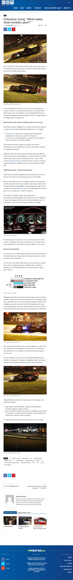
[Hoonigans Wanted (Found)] (25, 520)
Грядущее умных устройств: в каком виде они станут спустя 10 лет (36, 564)
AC (9, 458)
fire (42, 460)
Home (5, 13)
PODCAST (38, 8)
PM (33, 462)
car (31, 458)
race (37, 462)
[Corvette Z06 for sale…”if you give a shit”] (40, 520)
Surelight (40, 346)
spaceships (41, 244)
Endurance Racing (29, 460)
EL (14, 460)
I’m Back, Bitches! (8, 526)
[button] (69, 3)
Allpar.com (20, 188)
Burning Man (25, 458)
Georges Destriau (16, 161)
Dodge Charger (38, 458)
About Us (66, 8)
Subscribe (20, 568)
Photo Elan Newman (26, 462)
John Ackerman (9, 25)
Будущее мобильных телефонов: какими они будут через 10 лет (36, 558)
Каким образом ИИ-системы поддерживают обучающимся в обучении (36, 570)
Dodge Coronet (8, 460)
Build (16, 8)
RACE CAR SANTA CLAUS (52, 8)
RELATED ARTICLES (10, 512)
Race (22, 8)
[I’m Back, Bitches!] (10, 520)
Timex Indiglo (7, 464)
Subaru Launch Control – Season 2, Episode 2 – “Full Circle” (37, 487)
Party (29, 8)
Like (22, 559)
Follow (21, 563)
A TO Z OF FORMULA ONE (11, 486)
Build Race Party (16, 458)
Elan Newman (20, 460)
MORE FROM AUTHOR (24, 512)
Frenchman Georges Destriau (11, 462)
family (37, 460)
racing (42, 462)
